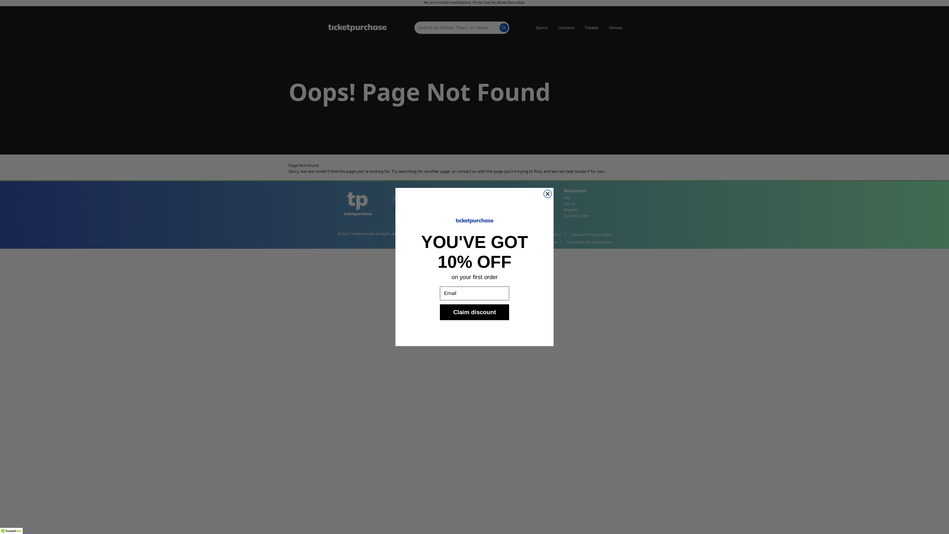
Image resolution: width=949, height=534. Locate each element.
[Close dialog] (548, 194)
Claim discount (474, 312)
